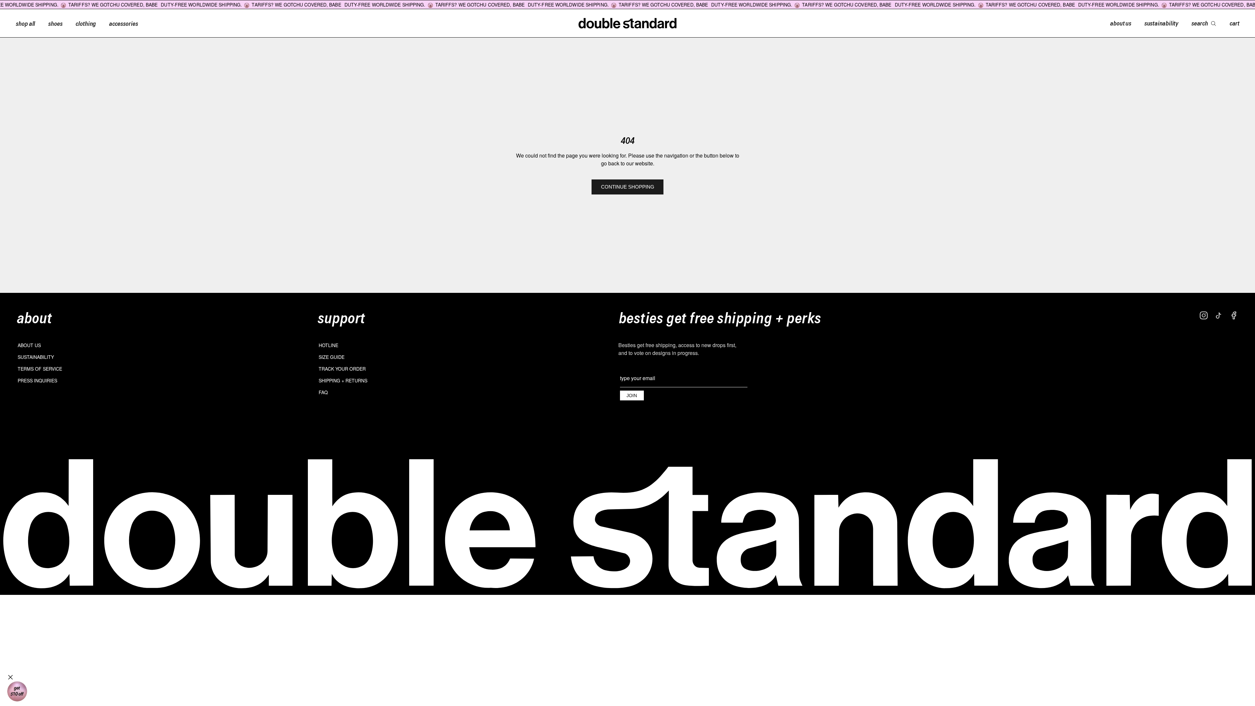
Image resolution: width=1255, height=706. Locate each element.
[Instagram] (1204, 315)
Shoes (55, 23)
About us (29, 345)
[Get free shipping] (17, 691)
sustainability (1161, 23)
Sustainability (36, 357)
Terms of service (40, 368)
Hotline (328, 345)
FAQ (323, 392)
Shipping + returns (343, 380)
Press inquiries (37, 380)
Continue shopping (627, 187)
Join (632, 395)
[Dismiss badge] (10, 677)
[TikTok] (1219, 315)
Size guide (331, 357)
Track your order (342, 368)
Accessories (123, 23)
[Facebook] (1234, 315)
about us (1120, 23)
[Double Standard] (627, 524)
